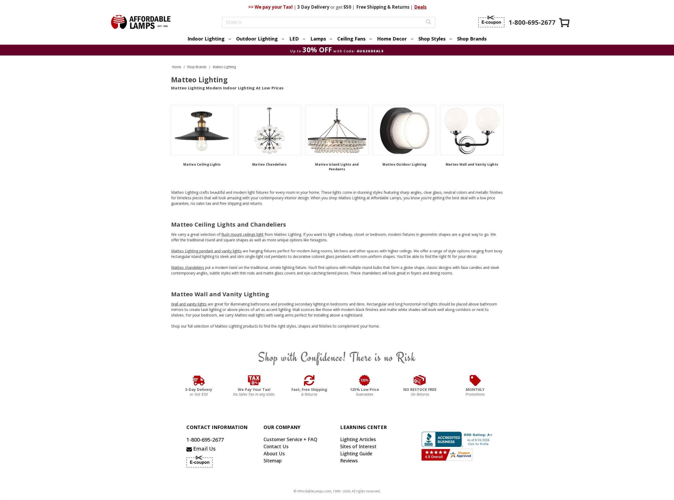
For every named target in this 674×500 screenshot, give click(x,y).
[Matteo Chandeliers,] (269, 130)
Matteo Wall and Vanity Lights (472, 164)
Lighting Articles (358, 439)
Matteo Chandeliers (269, 164)
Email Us (204, 448)
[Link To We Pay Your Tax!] (254, 380)
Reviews (349, 460)
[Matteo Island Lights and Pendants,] (337, 130)
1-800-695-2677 (205, 439)
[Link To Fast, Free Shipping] (309, 380)
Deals (420, 7)
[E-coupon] (491, 22)
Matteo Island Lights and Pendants (337, 166)
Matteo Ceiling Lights (202, 164)
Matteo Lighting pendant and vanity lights (206, 250)
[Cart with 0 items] (565, 22)
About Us (274, 453)
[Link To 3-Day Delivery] (199, 380)
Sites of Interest (358, 446)
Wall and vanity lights (189, 304)
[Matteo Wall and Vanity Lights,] (471, 130)
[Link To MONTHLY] (475, 380)
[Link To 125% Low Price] (365, 380)
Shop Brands (472, 38)
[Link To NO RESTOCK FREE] (420, 380)
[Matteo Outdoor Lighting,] (404, 130)
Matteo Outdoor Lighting (404, 164)
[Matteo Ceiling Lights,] (202, 130)
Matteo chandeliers (187, 267)
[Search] (428, 22)
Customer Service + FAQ (290, 439)
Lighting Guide (356, 453)
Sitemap (273, 460)
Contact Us (276, 446)
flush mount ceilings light (242, 234)
